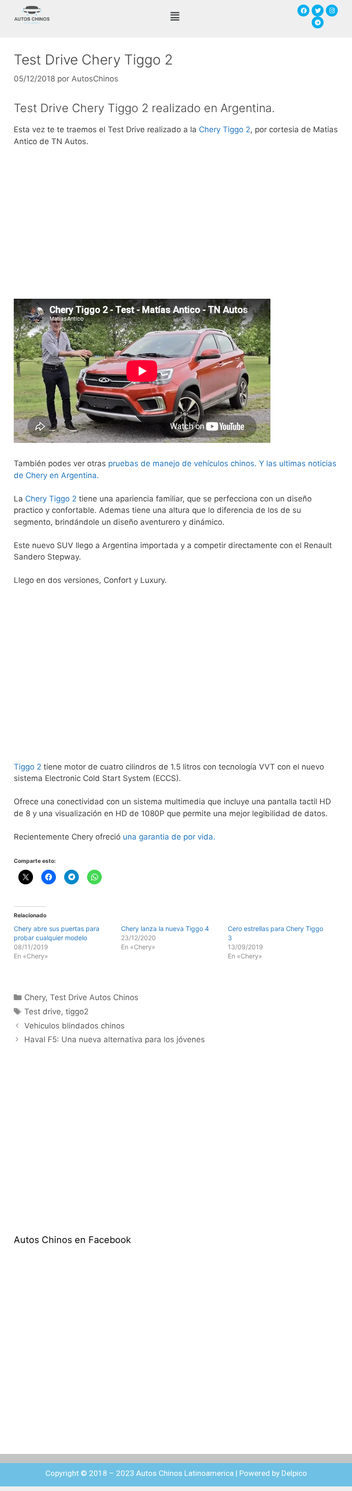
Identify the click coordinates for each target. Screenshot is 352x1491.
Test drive (42, 1011)
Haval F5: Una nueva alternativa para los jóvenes (114, 1039)
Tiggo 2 (27, 766)
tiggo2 (77, 1011)
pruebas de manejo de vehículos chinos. (183, 463)
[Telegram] (318, 22)
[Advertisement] (176, 223)
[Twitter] (318, 10)
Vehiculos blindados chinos (74, 1025)
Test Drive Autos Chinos (94, 997)
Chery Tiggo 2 (224, 129)
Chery (34, 997)
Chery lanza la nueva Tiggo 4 (165, 928)
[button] (174, 16)
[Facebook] (303, 10)
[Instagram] (332, 10)
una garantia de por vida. (168, 836)
